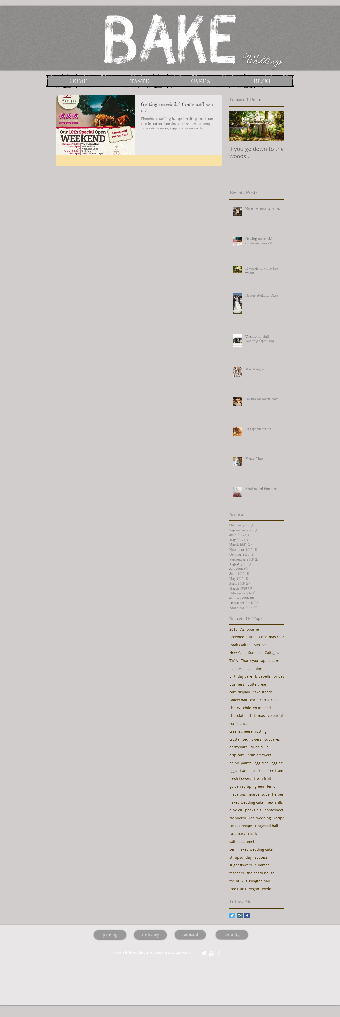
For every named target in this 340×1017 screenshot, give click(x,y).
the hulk (236, 881)
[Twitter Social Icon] (232, 915)
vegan (254, 888)
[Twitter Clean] (204, 953)
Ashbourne (249, 629)
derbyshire (238, 747)
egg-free (261, 763)
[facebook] (219, 953)
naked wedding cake (246, 802)
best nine (254, 668)
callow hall (238, 700)
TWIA (233, 660)
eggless (277, 763)
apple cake (270, 660)
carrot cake (269, 700)
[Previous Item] (237, 126)
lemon (272, 786)
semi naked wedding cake (251, 849)
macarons (237, 794)
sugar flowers (240, 865)
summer (262, 865)
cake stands (263, 692)
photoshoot (273, 810)
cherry (234, 707)
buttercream (257, 684)
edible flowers (259, 755)
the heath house (260, 873)
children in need (257, 707)
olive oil (235, 810)
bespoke (236, 668)
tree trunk (237, 888)
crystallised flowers (245, 739)
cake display (239, 692)
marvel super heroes (266, 794)
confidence (238, 723)
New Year (237, 652)
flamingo (247, 770)
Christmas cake (271, 637)
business (236, 684)
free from (275, 770)
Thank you (249, 660)
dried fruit (259, 747)
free (261, 770)
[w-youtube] (211, 953)
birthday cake (240, 676)
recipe (279, 818)
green (259, 786)
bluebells (263, 676)
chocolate (237, 715)
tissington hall (258, 881)
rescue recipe (240, 825)
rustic (253, 833)
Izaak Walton (240, 644)
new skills (275, 802)
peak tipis (253, 810)
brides (279, 676)
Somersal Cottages (263, 652)
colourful (275, 715)
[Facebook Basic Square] (247, 915)
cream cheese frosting (248, 731)
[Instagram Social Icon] (240, 915)
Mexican (261, 644)
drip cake (237, 755)
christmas (256, 715)
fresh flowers (240, 778)
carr (253, 700)
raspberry (237, 818)
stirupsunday (240, 857)
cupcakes (272, 739)
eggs (233, 770)
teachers (236, 873)
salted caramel (241, 841)
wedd (266, 888)
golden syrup (240, 786)
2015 (233, 629)
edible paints (240, 763)
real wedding (260, 818)
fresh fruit (262, 778)
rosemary (237, 833)
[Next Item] (276, 126)
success (261, 857)
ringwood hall (266, 825)
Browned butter (242, 637)
